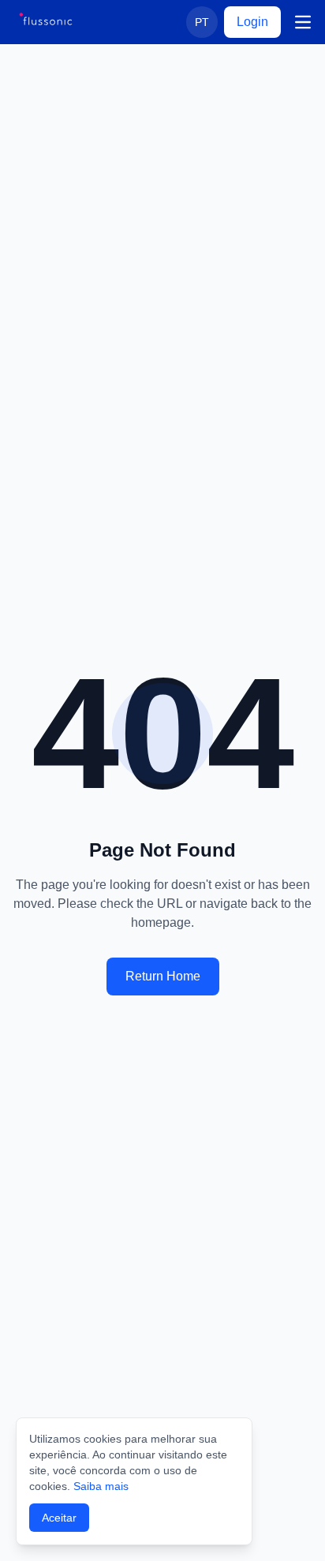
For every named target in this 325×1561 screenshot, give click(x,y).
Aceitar (59, 1517)
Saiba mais (101, 1486)
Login (252, 21)
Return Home (162, 976)
